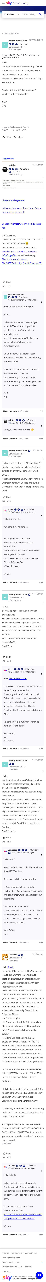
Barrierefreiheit (31, 1253)
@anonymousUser (17, 678)
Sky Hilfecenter (17, 1253)
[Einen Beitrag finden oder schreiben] (39, 14)
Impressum (7, 1271)
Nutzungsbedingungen (11, 1258)
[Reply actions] (41, 302)
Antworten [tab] (8, 158)
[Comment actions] (43, 177)
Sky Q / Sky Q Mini (11, 33)
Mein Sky (6, 1253)
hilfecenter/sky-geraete (13, 200)
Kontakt (28, 1267)
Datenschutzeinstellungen (12, 1267)
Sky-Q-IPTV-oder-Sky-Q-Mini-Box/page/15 (21, 263)
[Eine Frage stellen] (39, 1275)
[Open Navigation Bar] (4, 3)
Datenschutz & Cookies (11, 1262)
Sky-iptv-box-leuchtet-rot (14, 259)
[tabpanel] (23, 702)
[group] (5, 129)
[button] (23, 184)
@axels (11, 967)
